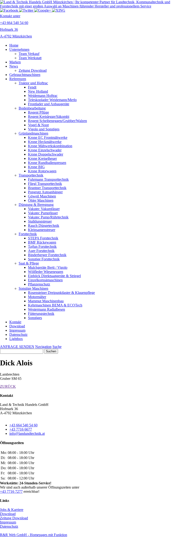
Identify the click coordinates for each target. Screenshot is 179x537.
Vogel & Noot (38, 125)
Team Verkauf (29, 54)
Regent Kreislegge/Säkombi (48, 117)
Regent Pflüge (38, 112)
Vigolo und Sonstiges (43, 129)
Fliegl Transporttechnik (45, 184)
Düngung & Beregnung (36, 205)
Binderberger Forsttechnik (47, 255)
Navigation (43, 347)
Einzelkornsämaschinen (45, 280)
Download (17, 326)
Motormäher (37, 297)
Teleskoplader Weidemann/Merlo (52, 100)
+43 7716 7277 (11, 491)
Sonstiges (35, 318)
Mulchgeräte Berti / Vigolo (47, 267)
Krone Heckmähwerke (45, 142)
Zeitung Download (33, 70)
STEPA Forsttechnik (43, 238)
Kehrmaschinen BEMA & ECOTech (55, 305)
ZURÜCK (8, 386)
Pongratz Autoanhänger (45, 192)
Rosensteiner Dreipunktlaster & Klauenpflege (61, 293)
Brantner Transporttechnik (47, 188)
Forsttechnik (28, 234)
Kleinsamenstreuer (41, 230)
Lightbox (16, 339)
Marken (15, 62)
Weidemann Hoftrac (43, 96)
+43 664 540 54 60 (23, 425)
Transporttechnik (31, 175)
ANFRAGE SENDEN (17, 347)
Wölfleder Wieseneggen (45, 272)
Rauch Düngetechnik (43, 226)
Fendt (32, 87)
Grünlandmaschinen (33, 133)
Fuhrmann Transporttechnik (48, 179)
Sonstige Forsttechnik (44, 259)
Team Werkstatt (30, 58)
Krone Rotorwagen (42, 171)
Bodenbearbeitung (32, 108)
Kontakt (15, 322)
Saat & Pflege (29, 263)
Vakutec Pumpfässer (43, 213)
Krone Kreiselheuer (42, 158)
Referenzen (17, 79)
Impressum (17, 330)
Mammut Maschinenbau (46, 301)
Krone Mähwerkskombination (50, 146)
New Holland (38, 91)
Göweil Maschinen (42, 196)
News (13, 66)
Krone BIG (36, 167)
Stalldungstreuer (40, 221)
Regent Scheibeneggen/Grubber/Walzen (57, 121)
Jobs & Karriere (11, 510)
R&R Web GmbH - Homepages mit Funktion (33, 535)
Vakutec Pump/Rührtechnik (48, 217)
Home (13, 45)
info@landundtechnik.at (27, 433)
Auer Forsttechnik (41, 251)
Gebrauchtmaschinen (24, 75)
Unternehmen (19, 49)
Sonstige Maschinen (33, 288)
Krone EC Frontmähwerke (47, 137)
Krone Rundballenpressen (47, 163)
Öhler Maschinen (40, 200)
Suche (57, 347)
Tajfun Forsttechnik (42, 246)
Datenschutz (18, 334)
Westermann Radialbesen (46, 309)
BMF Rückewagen (42, 242)
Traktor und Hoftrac (33, 83)
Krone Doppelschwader (45, 154)
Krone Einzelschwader (45, 150)
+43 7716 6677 (20, 429)
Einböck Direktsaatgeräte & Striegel (54, 276)
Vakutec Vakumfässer (44, 209)
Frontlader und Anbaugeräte (48, 104)
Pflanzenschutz (39, 284)
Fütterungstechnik (41, 314)
